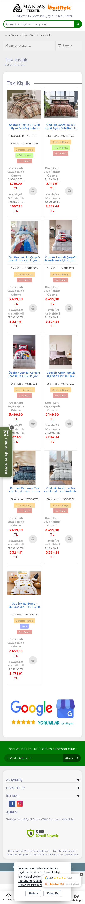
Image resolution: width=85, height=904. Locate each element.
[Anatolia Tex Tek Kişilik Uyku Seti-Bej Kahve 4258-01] (24, 104)
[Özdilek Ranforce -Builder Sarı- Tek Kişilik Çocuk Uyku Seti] (24, 583)
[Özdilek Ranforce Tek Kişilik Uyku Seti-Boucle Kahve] (61, 104)
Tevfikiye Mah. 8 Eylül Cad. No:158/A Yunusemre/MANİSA (40, 819)
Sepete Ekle (32, 191)
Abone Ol (72, 758)
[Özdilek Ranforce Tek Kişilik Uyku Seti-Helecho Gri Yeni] (61, 467)
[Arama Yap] (78, 24)
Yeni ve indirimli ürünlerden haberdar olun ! (42, 749)
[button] (65, 46)
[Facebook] (12, 804)
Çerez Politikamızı (30, 884)
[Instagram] (20, 804)
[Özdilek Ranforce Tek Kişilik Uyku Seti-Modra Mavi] (24, 467)
